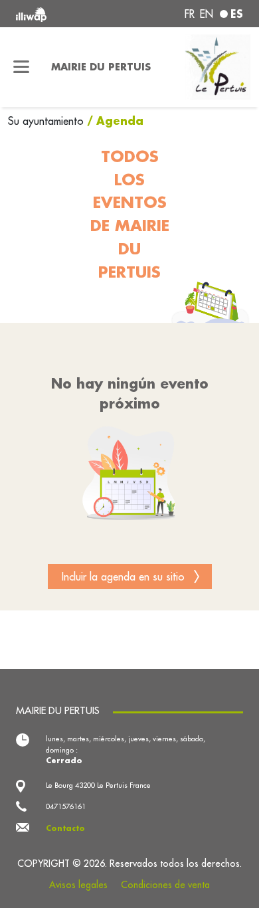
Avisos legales (78, 885)
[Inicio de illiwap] (59, 13)
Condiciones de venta (165, 885)
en (206, 14)
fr (190, 14)
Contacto (65, 828)
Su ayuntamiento (47, 121)
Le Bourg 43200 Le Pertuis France (98, 785)
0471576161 (66, 806)
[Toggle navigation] (21, 67)
